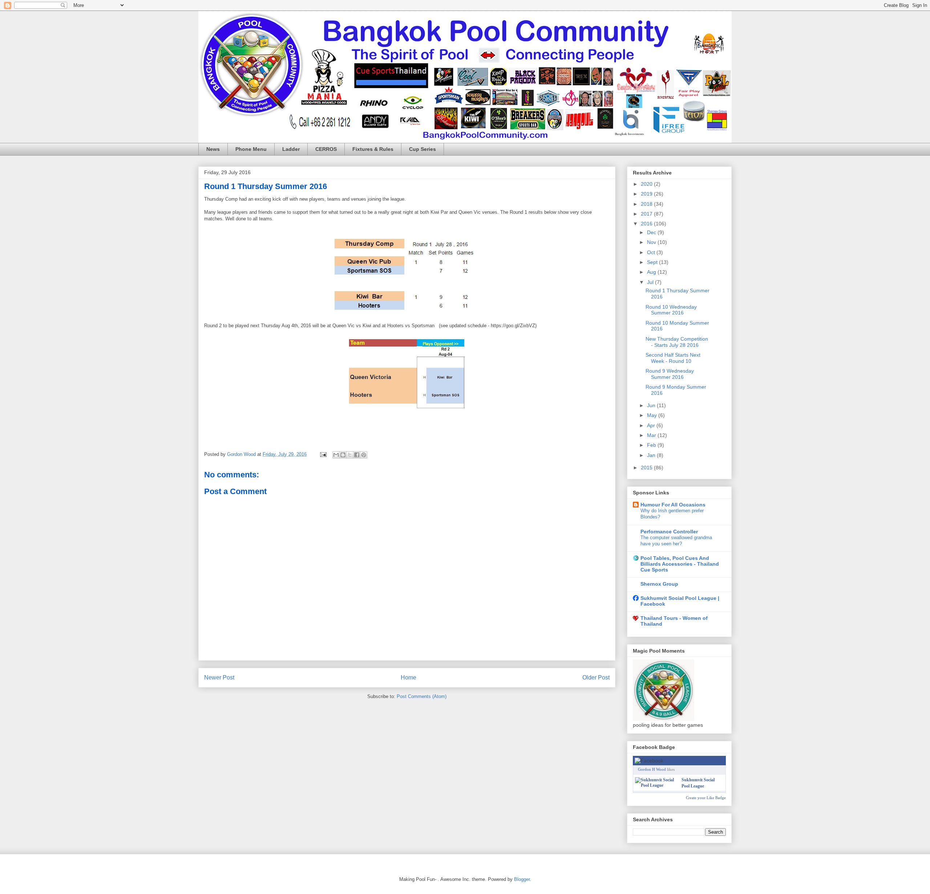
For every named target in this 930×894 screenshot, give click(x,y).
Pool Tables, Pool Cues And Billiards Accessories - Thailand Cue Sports (679, 564)
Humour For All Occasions (672, 505)
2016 (647, 223)
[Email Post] (323, 454)
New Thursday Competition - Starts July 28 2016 (677, 342)
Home (408, 677)
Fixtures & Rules (372, 149)
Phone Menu (251, 149)
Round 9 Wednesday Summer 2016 (670, 374)
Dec (652, 232)
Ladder (291, 149)
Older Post (596, 677)
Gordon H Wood (652, 769)
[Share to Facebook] (356, 454)
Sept (653, 262)
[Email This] (336, 454)
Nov (652, 242)
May (652, 415)
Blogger (522, 879)
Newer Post (219, 677)
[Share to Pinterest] (363, 454)
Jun (652, 405)
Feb (652, 445)
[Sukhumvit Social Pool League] (657, 785)
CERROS (326, 149)
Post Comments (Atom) (421, 696)
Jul (651, 282)
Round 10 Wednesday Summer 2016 (671, 310)
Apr (651, 425)
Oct (651, 252)
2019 (647, 194)
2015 (647, 467)
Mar (652, 435)
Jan (652, 455)
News (213, 149)
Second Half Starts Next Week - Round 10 (673, 358)
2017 (647, 214)
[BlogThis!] (343, 454)
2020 (647, 184)
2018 (647, 204)
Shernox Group (659, 584)
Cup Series (422, 149)
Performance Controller (669, 531)
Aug (652, 272)
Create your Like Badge (706, 797)
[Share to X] (349, 454)
